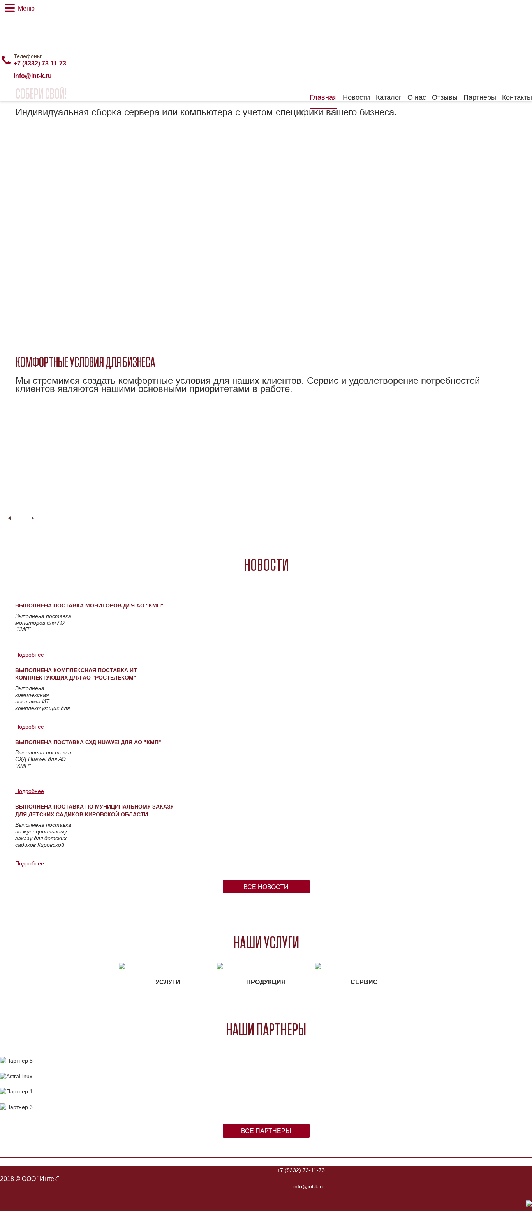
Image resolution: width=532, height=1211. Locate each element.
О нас (416, 97)
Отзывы (445, 97)
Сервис (364, 982)
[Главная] (48, 24)
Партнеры (479, 97)
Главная (323, 97)
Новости (356, 97)
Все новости (266, 887)
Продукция (266, 982)
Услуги (167, 982)
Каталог (389, 97)
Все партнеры (266, 1131)
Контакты (517, 97)
